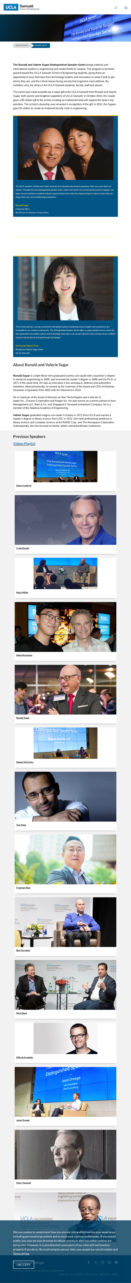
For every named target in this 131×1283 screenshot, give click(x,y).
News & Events (21, 45)
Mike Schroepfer (24, 1057)
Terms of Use (21, 1253)
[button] (125, 9)
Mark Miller (22, 592)
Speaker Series (41, 45)
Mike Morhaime (24, 655)
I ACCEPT (24, 1265)
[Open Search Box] (116, 7)
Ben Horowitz (23, 950)
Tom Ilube (21, 824)
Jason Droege (23, 1120)
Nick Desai (21, 1013)
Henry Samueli (23, 1182)
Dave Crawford (23, 485)
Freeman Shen (23, 887)
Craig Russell (22, 548)
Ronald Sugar (23, 717)
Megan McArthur (25, 762)
